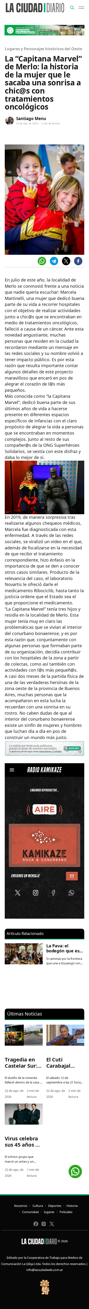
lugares (49, 1212)
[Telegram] (54, 261)
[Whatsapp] (42, 261)
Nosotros (20, 1206)
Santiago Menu (31, 118)
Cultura (38, 1206)
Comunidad (30, 1212)
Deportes (54, 1206)
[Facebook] (78, 261)
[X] (66, 261)
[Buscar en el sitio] (72, 7)
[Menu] (81, 7)
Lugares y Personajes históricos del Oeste (43, 48)
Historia (72, 1206)
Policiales (66, 1212)
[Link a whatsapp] (75, 1169)
